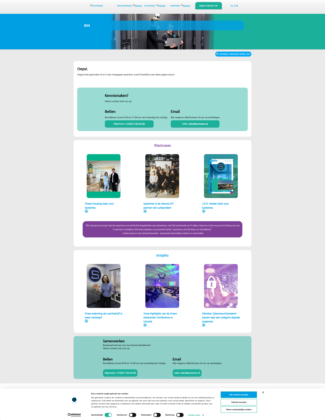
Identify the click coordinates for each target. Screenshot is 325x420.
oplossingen (124, 5)
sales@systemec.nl (198, 123)
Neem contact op (208, 5)
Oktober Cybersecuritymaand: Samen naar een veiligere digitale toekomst (221, 317)
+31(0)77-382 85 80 (135, 123)
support (175, 5)
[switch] (132, 415)
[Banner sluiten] (263, 392)
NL (232, 5)
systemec (149, 5)
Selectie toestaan (238, 402)
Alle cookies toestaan (238, 395)
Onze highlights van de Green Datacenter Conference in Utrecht (160, 317)
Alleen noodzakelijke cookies (239, 409)
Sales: (177, 372)
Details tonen (194, 415)
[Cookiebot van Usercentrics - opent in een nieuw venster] (74, 415)
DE (236, 5)
